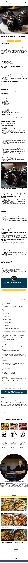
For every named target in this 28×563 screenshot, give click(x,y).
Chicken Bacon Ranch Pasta (6, 527)
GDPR (16, 558)
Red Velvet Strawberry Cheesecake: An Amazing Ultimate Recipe (22, 435)
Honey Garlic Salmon (18, 527)
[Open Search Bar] (23, 2)
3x (25, 299)
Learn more (3, 447)
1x (22, 299)
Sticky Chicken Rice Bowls (19, 542)
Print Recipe (8, 289)
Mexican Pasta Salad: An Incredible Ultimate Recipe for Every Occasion (5, 435)
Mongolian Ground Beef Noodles (7, 542)
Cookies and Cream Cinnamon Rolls (5, 412)
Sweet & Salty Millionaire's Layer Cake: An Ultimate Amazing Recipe (14, 435)
